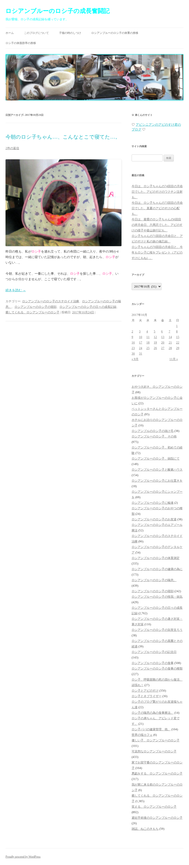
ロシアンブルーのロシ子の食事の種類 (157, 668)
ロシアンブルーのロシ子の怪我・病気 (157, 596)
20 (162, 342)
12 (155, 337)
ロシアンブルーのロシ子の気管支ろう (157, 630)
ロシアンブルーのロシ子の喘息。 (154, 580)
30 (133, 353)
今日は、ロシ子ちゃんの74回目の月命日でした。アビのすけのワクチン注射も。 (157, 191)
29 (177, 348)
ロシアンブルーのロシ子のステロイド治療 (50, 301)
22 (177, 342)
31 (140, 353)
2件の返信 (12, 148)
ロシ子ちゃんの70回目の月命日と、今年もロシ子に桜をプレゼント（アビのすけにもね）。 (157, 252)
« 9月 (135, 359)
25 (148, 348)
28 (170, 348)
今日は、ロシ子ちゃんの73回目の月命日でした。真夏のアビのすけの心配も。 (157, 208)
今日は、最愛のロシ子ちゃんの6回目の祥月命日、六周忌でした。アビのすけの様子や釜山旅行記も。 (157, 225)
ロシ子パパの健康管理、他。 (151, 729)
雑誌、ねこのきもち (145, 828)
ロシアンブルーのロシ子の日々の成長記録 (87, 307)
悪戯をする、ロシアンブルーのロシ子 (157, 773)
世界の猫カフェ (142, 735)
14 (170, 337)
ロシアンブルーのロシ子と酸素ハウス (157, 469)
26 (155, 348)
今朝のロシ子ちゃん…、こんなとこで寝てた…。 (63, 137)
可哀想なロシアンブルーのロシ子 (154, 751)
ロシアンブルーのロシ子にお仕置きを (157, 480)
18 (148, 342)
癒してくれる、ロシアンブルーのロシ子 (32, 312)
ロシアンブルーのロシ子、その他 (154, 436)
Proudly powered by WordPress (23, 856)
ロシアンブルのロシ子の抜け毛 (153, 431)
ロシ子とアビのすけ (145, 690)
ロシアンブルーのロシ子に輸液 (153, 502)
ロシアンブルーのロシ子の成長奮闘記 (58, 11)
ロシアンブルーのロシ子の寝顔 (35, 307)
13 (162, 337)
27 (162, 348)
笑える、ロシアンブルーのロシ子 (154, 806)
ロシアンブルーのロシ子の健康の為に (157, 569)
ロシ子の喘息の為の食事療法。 (153, 712)
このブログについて (36, 33)
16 (133, 342)
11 (148, 337)
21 (170, 342)
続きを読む (16, 290)
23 (133, 348)
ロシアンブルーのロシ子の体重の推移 (114, 33)
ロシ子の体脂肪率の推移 (21, 43)
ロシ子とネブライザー (147, 696)
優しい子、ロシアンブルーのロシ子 (156, 740)
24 (140, 348)
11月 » (173, 359)
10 (140, 337)
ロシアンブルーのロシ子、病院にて (156, 458)
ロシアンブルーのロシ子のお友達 (154, 519)
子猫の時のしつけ (70, 33)
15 (177, 337)
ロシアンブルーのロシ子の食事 (153, 663)
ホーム (10, 33)
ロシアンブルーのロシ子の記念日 (154, 652)
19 (155, 342)
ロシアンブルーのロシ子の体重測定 (156, 558)
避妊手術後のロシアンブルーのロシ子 (157, 817)
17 (140, 342)
